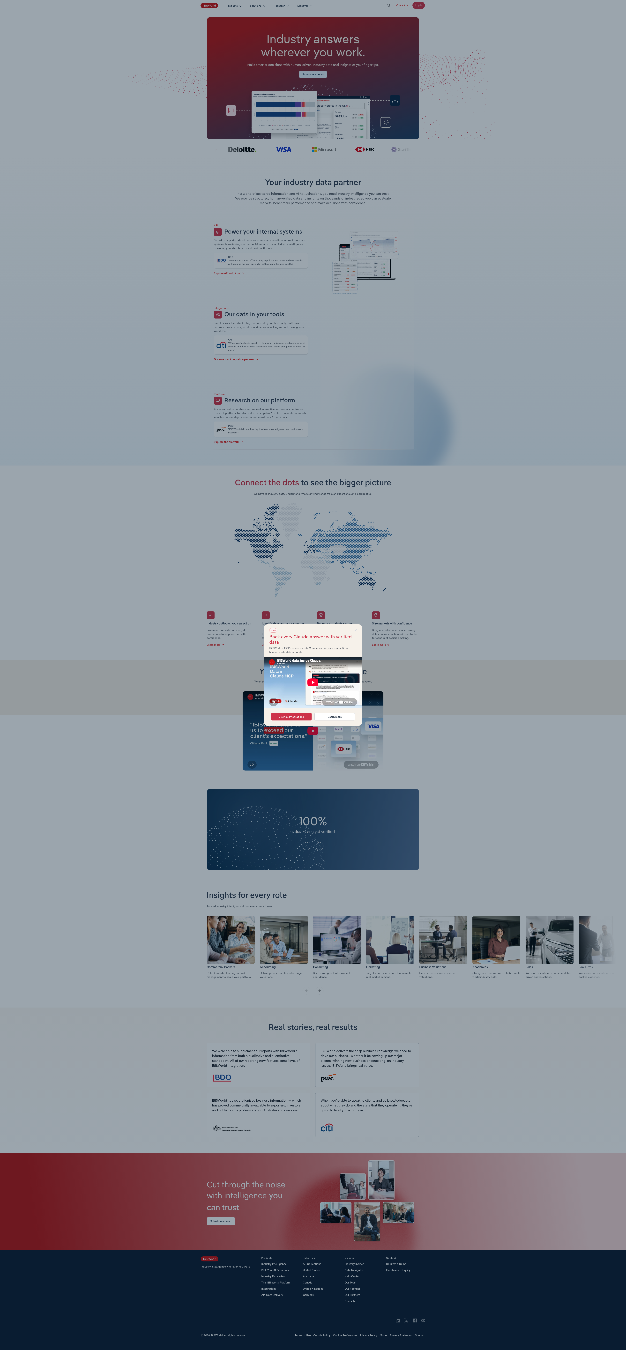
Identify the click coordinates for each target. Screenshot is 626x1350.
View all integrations (291, 716)
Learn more (335, 716)
